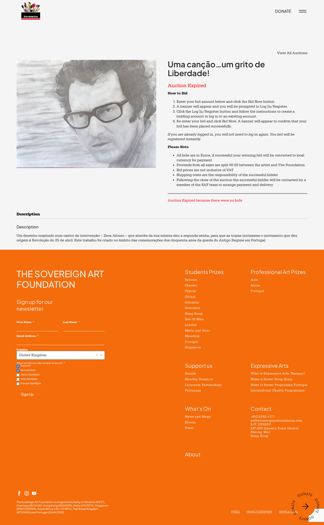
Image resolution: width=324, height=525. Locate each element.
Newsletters (28, 370)
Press (189, 428)
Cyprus (190, 291)
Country (22, 349)
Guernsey (192, 308)
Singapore (193, 347)
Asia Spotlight (28, 379)
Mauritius (192, 336)
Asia (254, 280)
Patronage (193, 390)
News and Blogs (198, 417)
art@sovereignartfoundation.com (276, 420)
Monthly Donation (199, 379)
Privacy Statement (259, 511)
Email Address (26, 336)
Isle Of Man (194, 319)
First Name (24, 322)
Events (190, 422)
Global (190, 297)
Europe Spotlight (30, 383)
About (193, 454)
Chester (191, 285)
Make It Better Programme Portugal (279, 385)
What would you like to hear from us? (40, 363)
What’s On (198, 408)
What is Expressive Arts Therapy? (278, 373)
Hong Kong (194, 314)
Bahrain (191, 280)
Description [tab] (28, 214)
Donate (190, 373)
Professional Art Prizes (278, 271)
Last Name (70, 322)
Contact (261, 408)
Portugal (192, 342)
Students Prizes (204, 271)
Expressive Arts (270, 365)
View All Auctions (292, 53)
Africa (255, 285)
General (25, 365)
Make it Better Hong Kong (271, 379)
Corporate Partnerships (203, 385)
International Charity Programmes (278, 390)
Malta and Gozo (197, 330)
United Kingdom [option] (33, 355)
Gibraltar (192, 302)
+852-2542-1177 (263, 417)
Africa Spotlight (29, 374)
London (191, 325)
